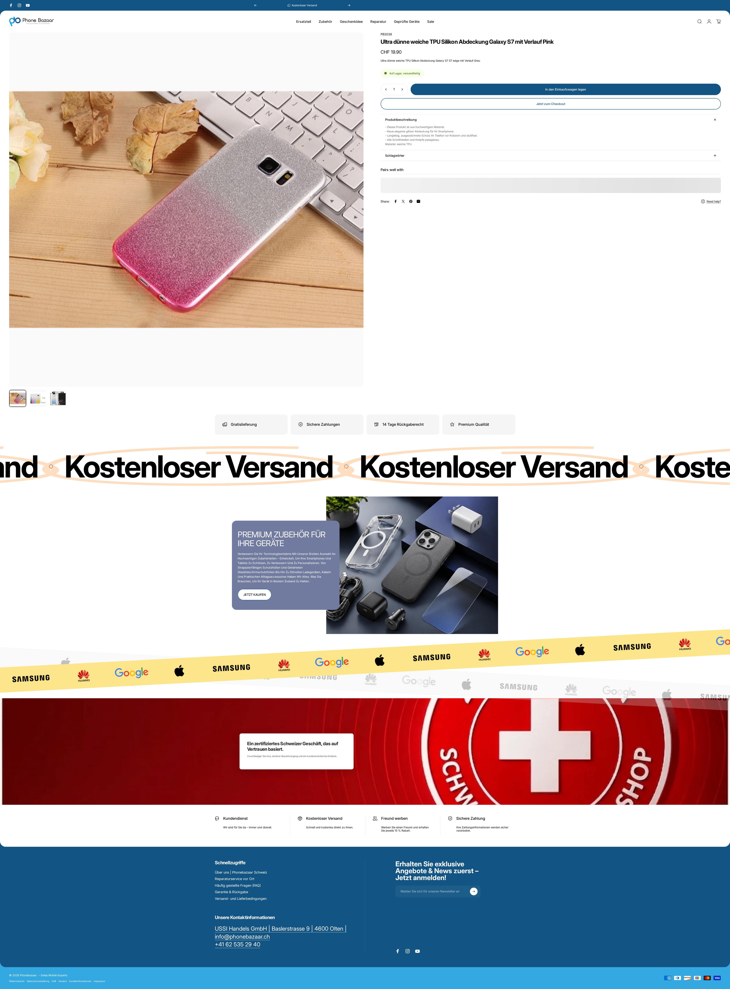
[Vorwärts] (349, 5)
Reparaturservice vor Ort (234, 879)
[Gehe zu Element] (17, 398)
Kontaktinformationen (80, 981)
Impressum (99, 981)
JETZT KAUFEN (254, 595)
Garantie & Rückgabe (231, 892)
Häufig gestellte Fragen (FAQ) (238, 885)
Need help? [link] (714, 201)
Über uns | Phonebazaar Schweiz (241, 872)
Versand (62, 981)
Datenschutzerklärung (38, 981)
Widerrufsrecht (17, 981)
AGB (54, 981)
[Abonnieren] (474, 891)
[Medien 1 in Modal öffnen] (186, 209)
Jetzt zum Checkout (550, 104)
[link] (237, 944)
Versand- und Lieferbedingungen (241, 899)
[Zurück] (255, 5)
